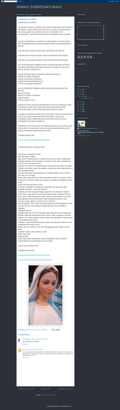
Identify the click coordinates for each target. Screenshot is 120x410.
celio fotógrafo (26, 339)
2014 (81, 104)
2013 (81, 106)
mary (23, 349)
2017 (81, 92)
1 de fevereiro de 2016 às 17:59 (34, 349)
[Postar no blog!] (54, 330)
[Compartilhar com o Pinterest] (59, 330)
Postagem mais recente (26, 389)
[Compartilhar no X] (55, 330)
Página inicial (45, 389)
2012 (81, 109)
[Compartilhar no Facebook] (57, 330)
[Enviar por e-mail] (52, 330)
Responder (25, 344)
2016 (81, 94)
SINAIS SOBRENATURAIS (39, 7)
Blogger (71, 406)
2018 (81, 89)
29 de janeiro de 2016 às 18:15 (40, 339)
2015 (81, 102)
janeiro (83, 96)
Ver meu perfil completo (84, 135)
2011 (81, 111)
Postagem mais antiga (65, 389)
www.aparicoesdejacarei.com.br (88, 128)
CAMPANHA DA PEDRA (87, 98)
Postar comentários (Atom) (48, 395)
